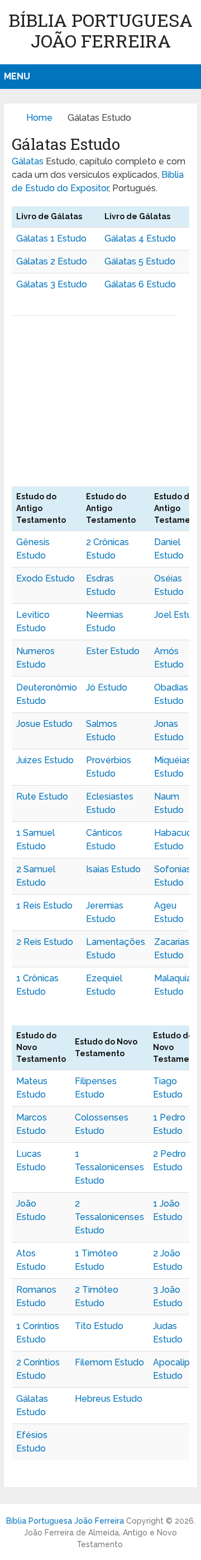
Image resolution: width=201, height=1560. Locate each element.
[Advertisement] (100, 405)
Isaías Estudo (113, 869)
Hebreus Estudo (108, 1398)
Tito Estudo (99, 1326)
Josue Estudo (44, 723)
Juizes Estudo (45, 760)
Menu (17, 76)
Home (39, 117)
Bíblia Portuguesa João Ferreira (100, 30)
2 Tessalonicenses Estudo (109, 1217)
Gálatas (28, 161)
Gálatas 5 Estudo (139, 261)
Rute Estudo (42, 796)
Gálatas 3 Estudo (51, 284)
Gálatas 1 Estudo (51, 238)
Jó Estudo (106, 687)
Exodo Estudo (45, 578)
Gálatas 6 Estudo (140, 284)
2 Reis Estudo (44, 942)
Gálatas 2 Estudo (51, 261)
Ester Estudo (113, 651)
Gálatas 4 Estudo (140, 238)
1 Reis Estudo (44, 905)
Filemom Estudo (109, 1362)
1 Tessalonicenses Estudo (109, 1167)
